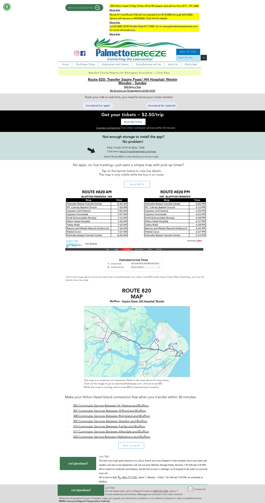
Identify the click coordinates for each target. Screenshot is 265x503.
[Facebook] (82, 53)
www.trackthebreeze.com (128, 383)
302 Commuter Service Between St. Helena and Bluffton (111, 405)
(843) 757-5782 (129, 477)
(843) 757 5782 (160, 491)
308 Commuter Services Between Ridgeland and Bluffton (111, 416)
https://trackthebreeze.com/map (137, 151)
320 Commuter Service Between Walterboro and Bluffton (111, 436)
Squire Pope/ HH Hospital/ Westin (143, 301)
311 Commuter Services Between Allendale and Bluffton (111, 431)
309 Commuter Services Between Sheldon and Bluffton (110, 421)
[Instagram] (76, 53)
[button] (7, 7)
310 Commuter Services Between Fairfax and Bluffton (109, 426)
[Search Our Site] (204, 57)
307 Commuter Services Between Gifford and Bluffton (109, 410)
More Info (114, 10)
